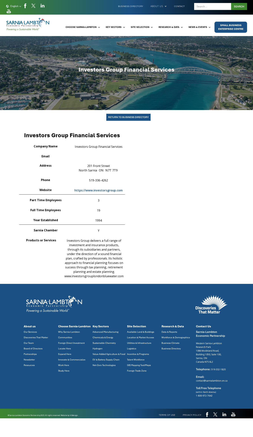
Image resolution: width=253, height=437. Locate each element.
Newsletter (29, 359)
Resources (29, 365)
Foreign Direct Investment (71, 343)
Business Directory (130, 6)
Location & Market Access (140, 337)
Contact (179, 6)
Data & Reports (169, 331)
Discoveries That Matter (36, 337)
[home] (28, 24)
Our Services (30, 331)
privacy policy (192, 415)
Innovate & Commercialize (71, 359)
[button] (13, 6)
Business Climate (170, 343)
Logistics (131, 348)
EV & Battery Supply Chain (106, 359)
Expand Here (64, 354)
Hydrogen (97, 348)
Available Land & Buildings (140, 331)
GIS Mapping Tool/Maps (139, 365)
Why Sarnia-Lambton (69, 331)
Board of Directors (33, 348)
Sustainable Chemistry (104, 343)
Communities (65, 337)
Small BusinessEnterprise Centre (230, 27)
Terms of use (167, 415)
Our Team (29, 343)
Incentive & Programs (138, 354)
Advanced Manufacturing (105, 331)
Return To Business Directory (128, 117)
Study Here (63, 370)
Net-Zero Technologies (104, 365)
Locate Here (64, 348)
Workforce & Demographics (176, 337)
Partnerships (30, 354)
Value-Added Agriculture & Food (109, 354)
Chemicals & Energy (103, 337)
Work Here (63, 365)
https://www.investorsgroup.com (98, 190)
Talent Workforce (135, 359)
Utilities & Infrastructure (139, 343)
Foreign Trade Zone (137, 370)
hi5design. (74, 415)
